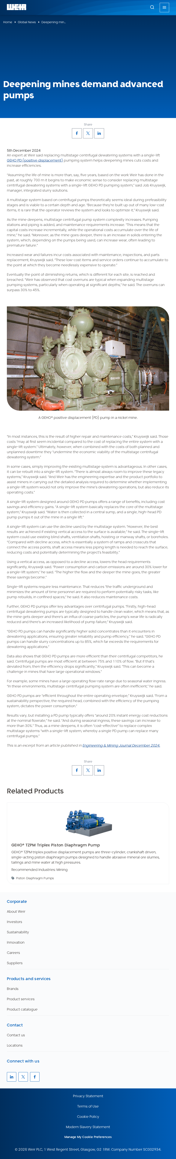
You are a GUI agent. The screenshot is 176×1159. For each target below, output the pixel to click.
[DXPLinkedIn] (99, 133)
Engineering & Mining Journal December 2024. (121, 745)
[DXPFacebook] (77, 133)
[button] (152, 7)
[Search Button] (152, 7)
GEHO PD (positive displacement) (35, 160)
